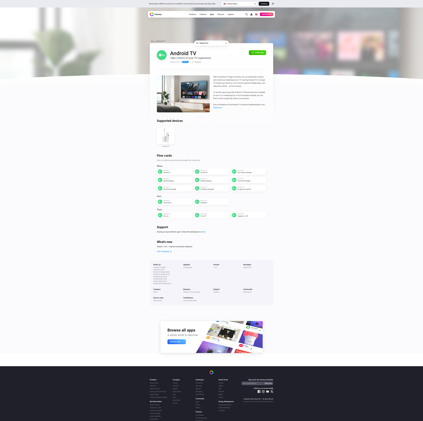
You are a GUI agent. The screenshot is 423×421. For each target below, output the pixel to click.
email (203, 232)
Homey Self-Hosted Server (158, 391)
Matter (221, 394)
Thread (221, 397)
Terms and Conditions (266, 401)
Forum (198, 405)
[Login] (251, 14)
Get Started (199, 383)
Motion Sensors (155, 405)
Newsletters (176, 400)
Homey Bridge (154, 394)
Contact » (216, 292)
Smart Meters (154, 419)
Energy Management (225, 405)
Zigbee (221, 386)
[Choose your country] (256, 14)
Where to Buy (177, 391)
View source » (158, 300)
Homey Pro (153, 386)
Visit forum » (247, 292)
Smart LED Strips (155, 413)
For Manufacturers (201, 418)
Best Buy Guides (156, 402)
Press (174, 397)
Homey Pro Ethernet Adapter (158, 397)
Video (155, 292)
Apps (212, 14)
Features (203, 14)
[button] (239, 4)
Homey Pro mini (155, 389)
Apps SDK (199, 386)
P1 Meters (222, 410)
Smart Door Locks (155, 407)
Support (231, 14)
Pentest (198, 407)
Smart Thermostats (156, 410)
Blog (174, 394)
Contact (175, 403)
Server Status (200, 394)
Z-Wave (221, 383)
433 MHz (221, 391)
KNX (220, 389)
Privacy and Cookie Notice (251, 401)
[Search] (247, 14)
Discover (220, 14)
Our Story (175, 386)
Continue (264, 4)
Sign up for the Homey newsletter (261, 380)
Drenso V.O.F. (247, 267)
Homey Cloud (154, 383)
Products (192, 14)
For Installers (200, 415)
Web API (198, 389)
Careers (175, 383)
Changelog (199, 391)
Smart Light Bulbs (155, 416)
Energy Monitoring (224, 407)
